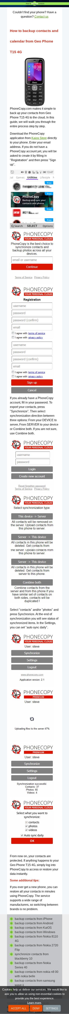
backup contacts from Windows (35, 932)
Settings (52, 1008)
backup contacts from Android (34, 923)
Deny (36, 1008)
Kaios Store (39, 138)
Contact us (41, 16)
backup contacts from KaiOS (33, 927)
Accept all (18, 1008)
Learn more (34, 1002)
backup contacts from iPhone (33, 918)
